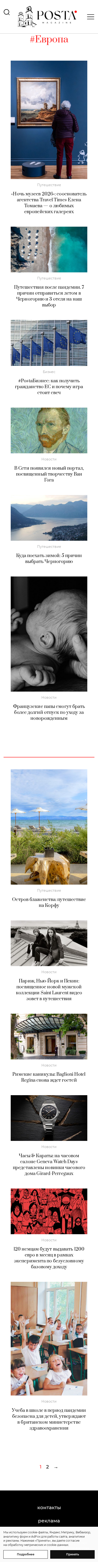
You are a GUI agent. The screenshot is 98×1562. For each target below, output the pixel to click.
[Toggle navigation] (89, 17)
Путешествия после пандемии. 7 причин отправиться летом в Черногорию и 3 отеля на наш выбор (49, 296)
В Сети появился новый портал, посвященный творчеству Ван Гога (49, 474)
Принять (72, 1554)
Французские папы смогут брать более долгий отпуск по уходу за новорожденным (49, 712)
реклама (49, 1521)
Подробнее (25, 1554)
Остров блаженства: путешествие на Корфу (49, 903)
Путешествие (49, 185)
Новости (49, 459)
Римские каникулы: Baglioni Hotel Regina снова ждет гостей (48, 1077)
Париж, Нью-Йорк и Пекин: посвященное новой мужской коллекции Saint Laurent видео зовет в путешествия (49, 990)
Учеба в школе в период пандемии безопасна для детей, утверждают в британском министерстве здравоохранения (49, 1419)
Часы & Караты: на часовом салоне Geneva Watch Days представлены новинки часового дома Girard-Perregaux (49, 1165)
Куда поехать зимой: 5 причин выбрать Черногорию (49, 559)
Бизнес (49, 372)
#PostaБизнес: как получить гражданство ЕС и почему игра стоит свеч (49, 387)
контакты (49, 1507)
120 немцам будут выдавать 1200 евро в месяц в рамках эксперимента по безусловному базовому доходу (49, 1258)
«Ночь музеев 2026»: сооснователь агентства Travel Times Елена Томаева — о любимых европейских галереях (49, 203)
